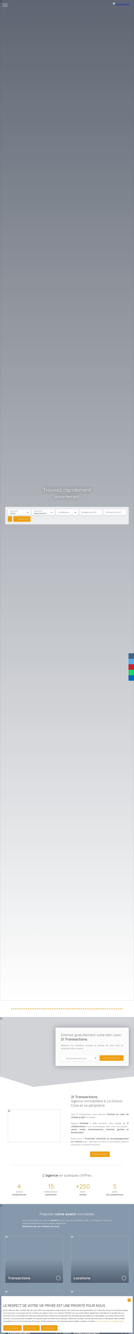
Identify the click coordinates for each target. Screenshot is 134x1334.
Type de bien (38, 511)
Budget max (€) (89, 512)
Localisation (63, 512)
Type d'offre (14, 511)
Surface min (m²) (113, 512)
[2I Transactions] (122, 5)
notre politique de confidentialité (109, 1321)
